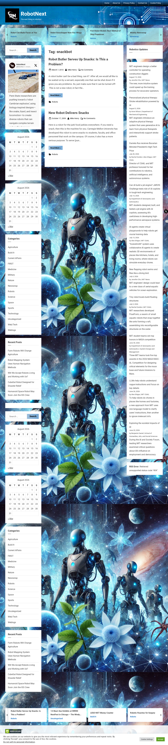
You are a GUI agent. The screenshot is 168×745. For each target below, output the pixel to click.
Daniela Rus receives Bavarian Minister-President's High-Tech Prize (143, 147)
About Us (116, 3)
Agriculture (13, 247)
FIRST (11, 263)
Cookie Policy (155, 3)
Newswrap (94, 36)
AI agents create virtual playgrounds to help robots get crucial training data (143, 231)
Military (11, 275)
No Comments (87, 70)
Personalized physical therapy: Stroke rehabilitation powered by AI (144, 101)
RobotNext (33, 14)
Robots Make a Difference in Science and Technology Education (145, 713)
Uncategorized (14, 319)
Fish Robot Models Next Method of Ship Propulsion (66, 33)
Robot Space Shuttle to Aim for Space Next (143, 33)
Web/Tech (12, 324)
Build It (11, 252)
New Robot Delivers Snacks (69, 113)
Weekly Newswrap (98, 32)
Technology (13, 313)
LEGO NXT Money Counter (62, 713)
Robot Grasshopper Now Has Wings (26, 32)
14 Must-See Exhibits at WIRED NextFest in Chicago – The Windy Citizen (25, 713)
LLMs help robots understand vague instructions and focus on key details (144, 384)
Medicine (12, 269)
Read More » (56, 95)
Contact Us (142, 3)
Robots (55, 102)
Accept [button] (160, 739)
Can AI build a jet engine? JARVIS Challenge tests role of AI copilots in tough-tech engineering (144, 189)
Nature (14, 36)
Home (106, 3)
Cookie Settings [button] (147, 739)
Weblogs (12, 330)
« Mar (10, 175)
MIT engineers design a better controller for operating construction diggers (143, 70)
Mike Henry (72, 70)
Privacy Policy (129, 3)
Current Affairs (14, 258)
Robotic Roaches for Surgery (102, 713)
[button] (23, 106)
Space (132, 38)
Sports (11, 308)
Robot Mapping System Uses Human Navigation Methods (19, 364)
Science (11, 297)
